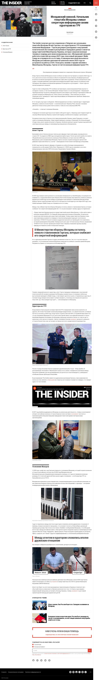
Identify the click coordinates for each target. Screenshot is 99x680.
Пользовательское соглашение (16, 672)
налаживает (75, 414)
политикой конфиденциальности (63, 653)
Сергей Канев (69, 32)
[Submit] (90, 650)
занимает (73, 319)
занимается (75, 591)
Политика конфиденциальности (33, 672)
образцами (51, 380)
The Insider (34, 407)
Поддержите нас (74, 3)
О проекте (3, 672)
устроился (54, 581)
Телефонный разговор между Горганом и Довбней (46, 407)
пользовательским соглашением (50, 653)
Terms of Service (38, 654)
